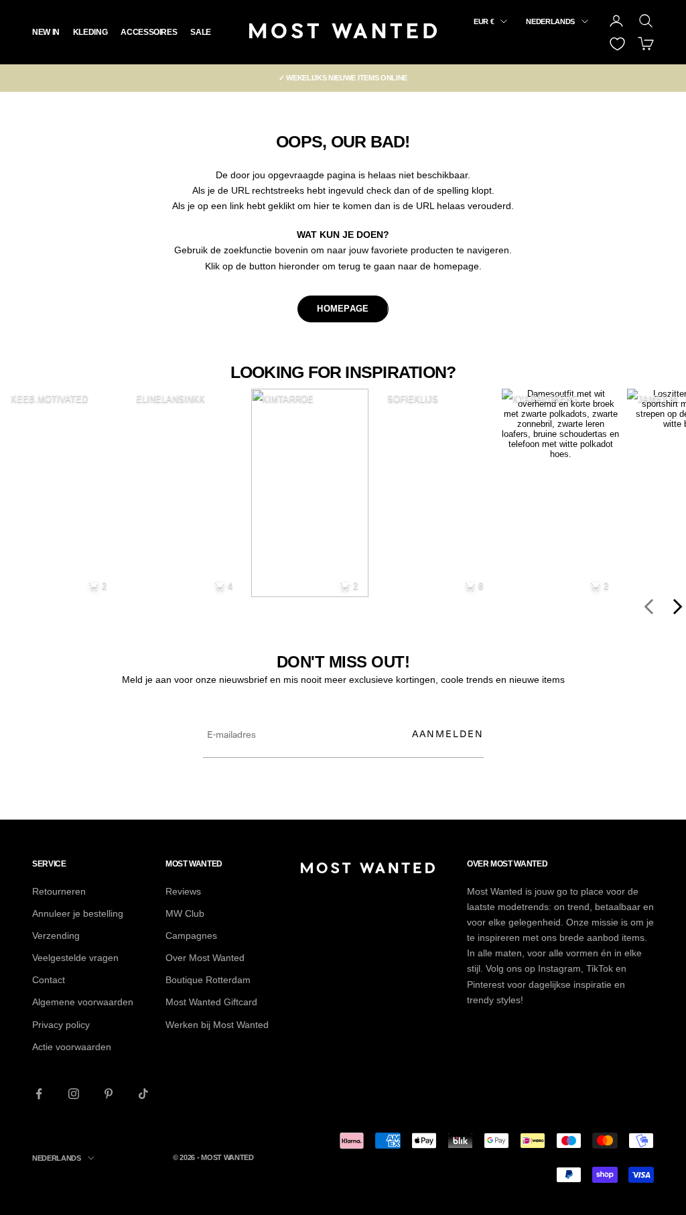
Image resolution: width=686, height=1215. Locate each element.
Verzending (56, 935)
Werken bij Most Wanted (217, 1024)
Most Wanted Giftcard (211, 1002)
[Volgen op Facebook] (39, 1093)
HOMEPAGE (342, 309)
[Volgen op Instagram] (73, 1093)
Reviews (183, 891)
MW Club (184, 913)
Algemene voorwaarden (82, 1002)
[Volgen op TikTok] (143, 1093)
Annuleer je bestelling (77, 913)
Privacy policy (61, 1024)
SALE (200, 32)
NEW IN (46, 32)
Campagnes (191, 935)
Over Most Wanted (205, 957)
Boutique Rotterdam (208, 979)
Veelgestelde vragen (75, 957)
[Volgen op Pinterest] (108, 1093)
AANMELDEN (448, 733)
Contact (48, 979)
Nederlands (550, 21)
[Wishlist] (617, 44)
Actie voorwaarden (71, 1046)
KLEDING (90, 32)
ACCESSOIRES (149, 32)
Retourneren (59, 891)
